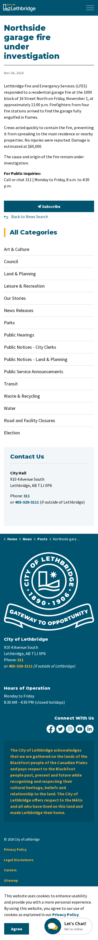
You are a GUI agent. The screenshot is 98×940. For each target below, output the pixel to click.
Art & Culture (16, 249)
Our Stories (15, 298)
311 (20, 659)
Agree (16, 928)
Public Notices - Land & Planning (35, 359)
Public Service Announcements (33, 371)
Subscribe (50, 206)
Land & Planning (20, 274)
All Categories (33, 232)
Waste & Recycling (22, 396)
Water (10, 408)
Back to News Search (29, 216)
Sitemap (11, 880)
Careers (10, 870)
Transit (11, 384)
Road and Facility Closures (29, 420)
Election (12, 433)
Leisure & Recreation (24, 286)
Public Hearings (19, 335)
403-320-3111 (21, 666)
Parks (9, 323)
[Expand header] (90, 8)
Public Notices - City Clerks (30, 347)
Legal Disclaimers (18, 860)
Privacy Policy (15, 849)
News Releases (18, 310)
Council (11, 261)
